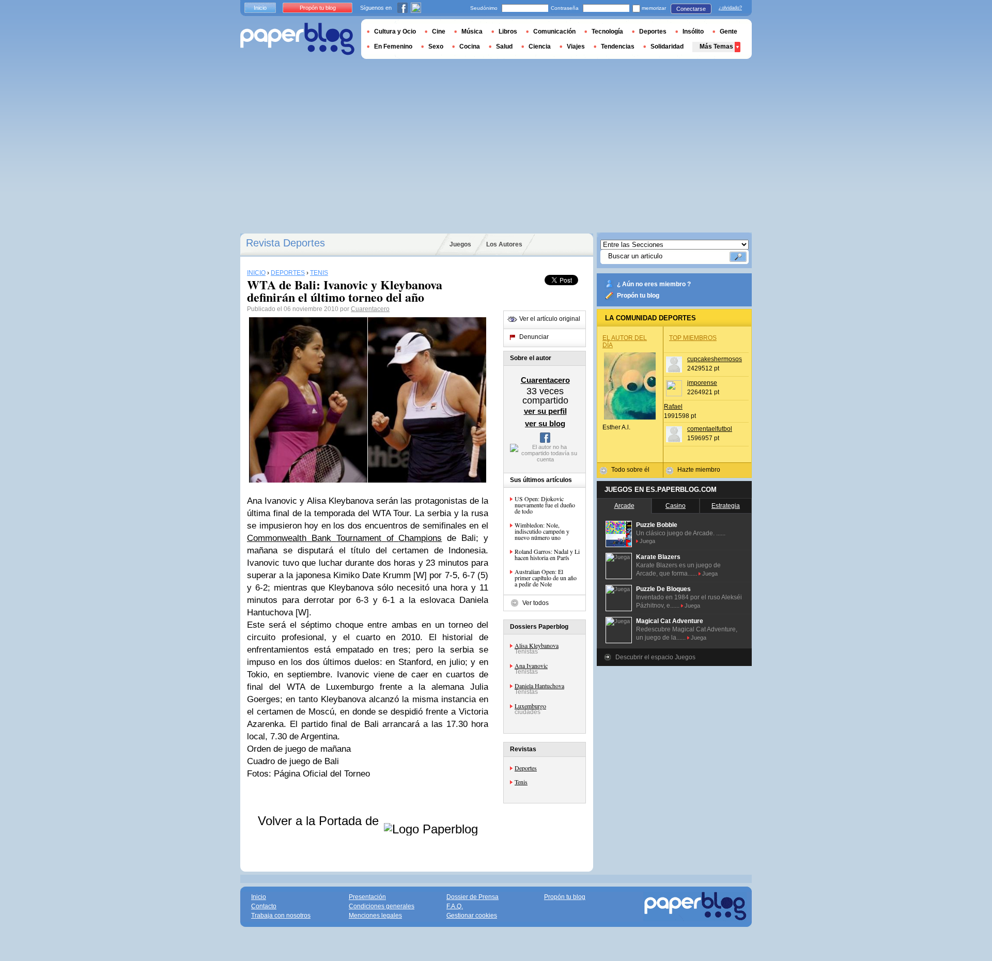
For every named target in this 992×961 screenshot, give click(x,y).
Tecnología (607, 31)
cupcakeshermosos (714, 359)
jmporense (702, 382)
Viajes (576, 46)
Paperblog (297, 39)
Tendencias (617, 46)
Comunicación (554, 31)
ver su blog (545, 423)
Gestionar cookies (471, 915)
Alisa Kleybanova (537, 645)
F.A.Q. (454, 906)
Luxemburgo (530, 706)
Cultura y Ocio (395, 31)
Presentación (367, 897)
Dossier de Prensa (472, 897)
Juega (647, 541)
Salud (504, 46)
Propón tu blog (638, 295)
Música (472, 31)
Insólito (693, 31)
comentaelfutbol (709, 428)
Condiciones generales (381, 906)
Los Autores (504, 244)
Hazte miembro (698, 469)
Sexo (435, 46)
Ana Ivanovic (531, 665)
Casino (675, 505)
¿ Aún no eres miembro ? (654, 284)
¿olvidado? (730, 7)
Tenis (521, 782)
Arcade (624, 505)
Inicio (260, 8)
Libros (508, 31)
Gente (728, 31)
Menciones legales (375, 915)
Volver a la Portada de (320, 821)
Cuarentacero (370, 309)
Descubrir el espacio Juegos (655, 657)
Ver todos (535, 603)
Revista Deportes (285, 243)
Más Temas (716, 46)
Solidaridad (667, 46)
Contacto (263, 906)
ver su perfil (545, 411)
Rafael (673, 406)
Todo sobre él (630, 469)
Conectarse (691, 9)
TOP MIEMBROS (693, 338)
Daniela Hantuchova (539, 685)
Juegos (460, 244)
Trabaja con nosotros (281, 915)
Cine (438, 31)
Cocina (469, 46)
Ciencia (540, 46)
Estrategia (725, 505)
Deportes (526, 768)
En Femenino (393, 46)
